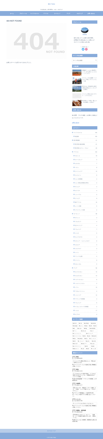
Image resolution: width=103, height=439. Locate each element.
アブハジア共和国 (86, 299)
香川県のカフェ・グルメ (86, 148)
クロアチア (86, 248)
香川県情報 (85, 140)
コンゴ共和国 (86, 179)
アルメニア (86, 303)
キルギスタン (86, 276)
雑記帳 (86, 136)
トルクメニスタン (86, 283)
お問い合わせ (75, 122)
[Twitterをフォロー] (83, 49)
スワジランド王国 (86, 210)
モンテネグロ (86, 237)
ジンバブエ (86, 194)
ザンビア (86, 187)
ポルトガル (86, 264)
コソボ (86, 233)
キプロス (86, 314)
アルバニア (86, 229)
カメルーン (86, 175)
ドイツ (86, 252)
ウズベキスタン (86, 279)
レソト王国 (86, 206)
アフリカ (85, 152)
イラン (86, 287)
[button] (96, 60)
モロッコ (86, 156)
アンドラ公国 (86, 256)
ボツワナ (86, 190)
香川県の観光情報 (86, 144)
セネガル (86, 163)
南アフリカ (86, 202)
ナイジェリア (86, 171)
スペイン (86, 260)
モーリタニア (86, 159)
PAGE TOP (52, 431)
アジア (85, 268)
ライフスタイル (85, 132)
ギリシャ (86, 218)
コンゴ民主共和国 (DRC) (86, 183)
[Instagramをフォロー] (86, 49)
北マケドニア (86, 225)
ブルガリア (86, 221)
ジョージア (86, 295)
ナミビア (86, 198)
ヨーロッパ (85, 214)
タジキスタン (86, 272)
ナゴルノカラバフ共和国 (86, 306)
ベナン (86, 167)
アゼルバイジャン (86, 291)
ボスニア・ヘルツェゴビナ (86, 241)
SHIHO (85, 34)
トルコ (86, 310)
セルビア (86, 245)
